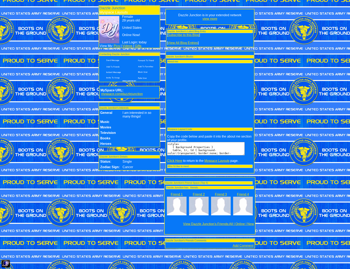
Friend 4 (243, 194)
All (231, 224)
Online (240, 224)
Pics (117, 46)
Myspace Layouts (216, 160)
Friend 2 (199, 194)
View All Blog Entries (183, 43)
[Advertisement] (210, 95)
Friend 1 (177, 194)
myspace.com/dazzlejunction (122, 94)
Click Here (174, 160)
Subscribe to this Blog (183, 35)
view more (210, 18)
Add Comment (243, 245)
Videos (127, 46)
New (250, 224)
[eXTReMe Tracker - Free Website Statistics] (6, 266)
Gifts (138, 46)
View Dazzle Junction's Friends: (206, 224)
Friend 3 (221, 194)
